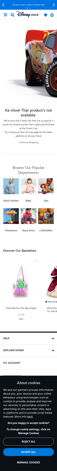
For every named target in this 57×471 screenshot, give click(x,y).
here (30, 416)
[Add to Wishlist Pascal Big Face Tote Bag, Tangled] (36, 261)
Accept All (28, 452)
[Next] (53, 4)
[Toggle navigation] (5, 14)
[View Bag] (52, 15)
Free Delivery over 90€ (32, 5)
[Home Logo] (27, 14)
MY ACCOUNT (11, 363)
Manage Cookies (28, 462)
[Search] (12, 15)
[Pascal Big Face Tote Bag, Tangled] (21, 281)
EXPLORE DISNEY (13, 350)
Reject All (28, 441)
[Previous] (3, 4)
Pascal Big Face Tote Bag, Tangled (21, 308)
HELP (6, 338)
